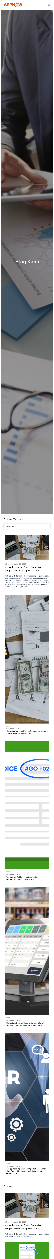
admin (7, 564)
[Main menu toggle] (48, 5)
